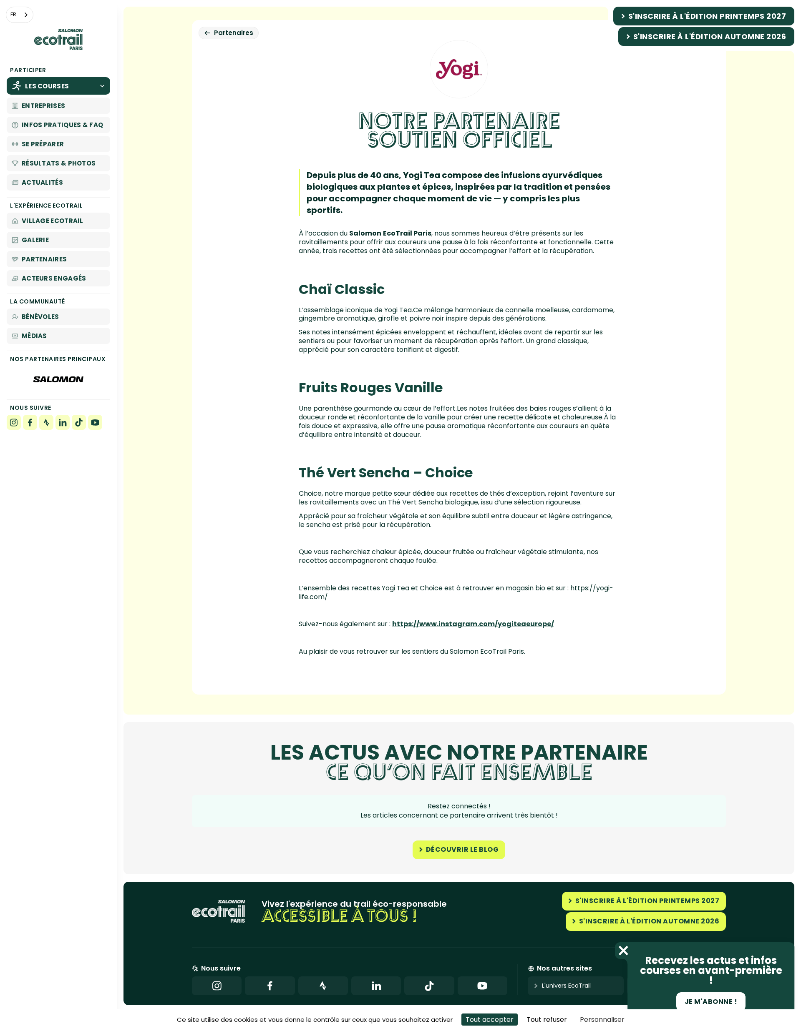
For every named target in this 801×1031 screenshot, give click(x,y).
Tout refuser (546, 1019)
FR (13, 14)
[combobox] (19, 15)
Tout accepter (490, 1019)
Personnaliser (602, 1019)
